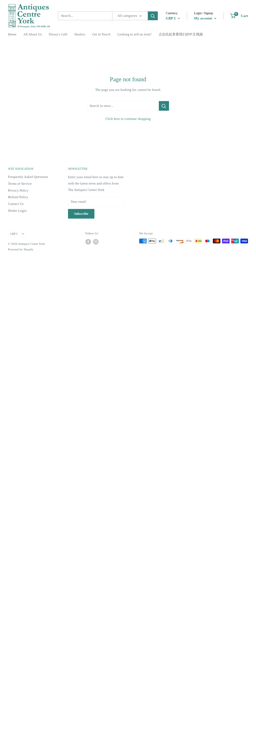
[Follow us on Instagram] (96, 242)
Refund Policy (18, 197)
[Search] (153, 15)
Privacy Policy (18, 190)
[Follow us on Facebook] (88, 242)
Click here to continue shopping (128, 119)
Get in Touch (101, 34)
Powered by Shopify (20, 249)
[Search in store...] (164, 106)
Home (12, 34)
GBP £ (14, 233)
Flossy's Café (58, 34)
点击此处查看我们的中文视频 (181, 34)
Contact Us (16, 204)
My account (203, 18)
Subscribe (81, 214)
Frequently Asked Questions (28, 177)
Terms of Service (20, 184)
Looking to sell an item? (134, 34)
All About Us (32, 34)
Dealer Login (17, 211)
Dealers (79, 34)
